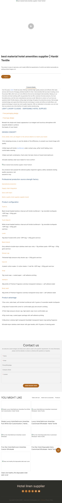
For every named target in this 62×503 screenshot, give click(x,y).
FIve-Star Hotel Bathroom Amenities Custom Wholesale (13, 448)
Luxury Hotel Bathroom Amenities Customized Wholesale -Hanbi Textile (44, 422)
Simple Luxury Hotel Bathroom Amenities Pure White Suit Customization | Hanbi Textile (15, 423)
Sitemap (43, 500)
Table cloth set (36, 397)
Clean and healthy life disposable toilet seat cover (14, 474)
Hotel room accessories (47, 397)
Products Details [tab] (31, 87)
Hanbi (12, 90)
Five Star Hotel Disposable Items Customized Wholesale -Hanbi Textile (44, 448)
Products (57, 397)
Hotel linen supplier (31, 486)
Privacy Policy (49, 500)
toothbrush (20, 148)
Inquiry (6, 76)
